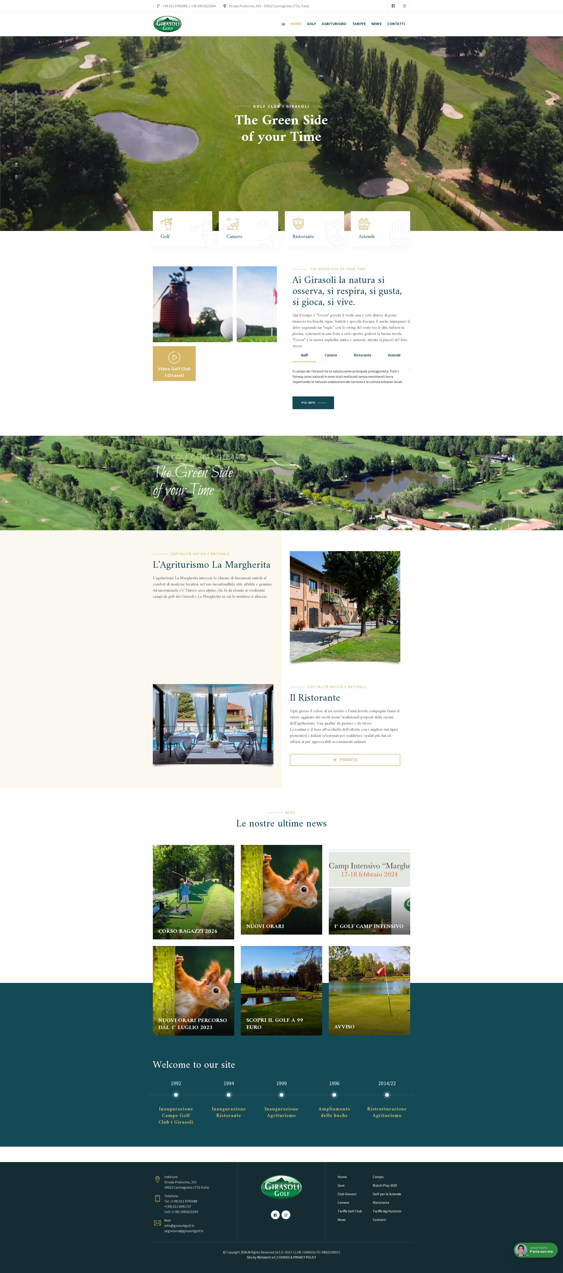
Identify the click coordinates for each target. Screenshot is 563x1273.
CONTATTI (396, 24)
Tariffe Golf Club (350, 1211)
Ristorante (381, 1202)
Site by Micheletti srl (261, 1257)
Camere (343, 1202)
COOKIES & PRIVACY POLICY (296, 1257)
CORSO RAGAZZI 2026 (187, 931)
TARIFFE (359, 24)
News (342, 1219)
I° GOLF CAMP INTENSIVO (369, 927)
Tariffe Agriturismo (387, 1211)
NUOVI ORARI (265, 927)
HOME (296, 24)
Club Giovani (347, 1194)
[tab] (304, 355)
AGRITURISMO (334, 24)
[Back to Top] (554, 1266)
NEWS (376, 24)
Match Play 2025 (385, 1185)
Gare (341, 1185)
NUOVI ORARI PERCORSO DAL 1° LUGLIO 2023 (192, 1024)
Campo (378, 1177)
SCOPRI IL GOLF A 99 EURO (274, 1023)
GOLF (311, 24)
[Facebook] (393, 6)
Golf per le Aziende (387, 1194)
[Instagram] (404, 6)
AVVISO (344, 1027)
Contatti (379, 1219)
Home (342, 1177)
